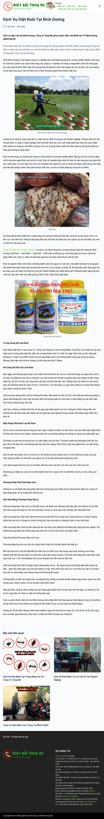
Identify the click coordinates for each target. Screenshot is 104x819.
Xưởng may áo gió (19, 736)
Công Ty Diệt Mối (61, 756)
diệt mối (92, 791)
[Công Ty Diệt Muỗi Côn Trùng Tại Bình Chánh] (26, 703)
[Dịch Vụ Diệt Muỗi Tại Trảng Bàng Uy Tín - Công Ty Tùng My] (26, 654)
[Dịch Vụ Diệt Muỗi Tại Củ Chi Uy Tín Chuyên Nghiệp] (77, 654)
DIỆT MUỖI (21, 27)
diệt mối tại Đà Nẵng (70, 796)
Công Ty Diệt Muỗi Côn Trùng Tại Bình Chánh (25, 725)
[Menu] (99, 6)
